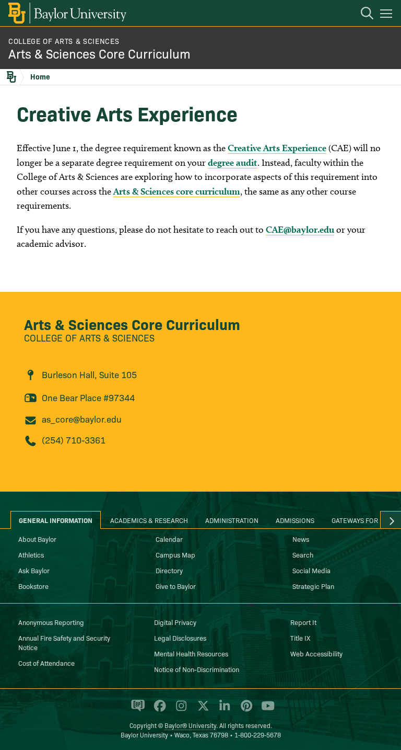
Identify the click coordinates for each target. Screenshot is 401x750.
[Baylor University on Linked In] (222, 710)
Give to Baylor (176, 585)
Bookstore (33, 585)
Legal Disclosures (180, 637)
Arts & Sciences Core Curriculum (99, 53)
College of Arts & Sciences (63, 41)
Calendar (169, 538)
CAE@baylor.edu (300, 229)
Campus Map (175, 554)
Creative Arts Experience (277, 147)
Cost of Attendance (46, 662)
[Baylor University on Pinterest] (244, 710)
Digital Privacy (175, 622)
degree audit (232, 162)
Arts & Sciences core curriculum (176, 191)
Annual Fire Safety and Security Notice (64, 642)
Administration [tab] (231, 520)
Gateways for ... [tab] (359, 520)
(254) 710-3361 (73, 440)
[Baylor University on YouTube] (265, 710)
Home (40, 76)
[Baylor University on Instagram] (179, 710)
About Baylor (37, 538)
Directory (169, 570)
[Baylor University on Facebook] (158, 710)
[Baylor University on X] (201, 710)
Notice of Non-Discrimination (196, 669)
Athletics (31, 554)
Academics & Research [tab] (149, 520)
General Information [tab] (55, 520)
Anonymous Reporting (51, 622)
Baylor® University (190, 725)
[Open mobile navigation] (387, 15)
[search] (362, 15)
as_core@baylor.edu (82, 419)
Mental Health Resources (191, 653)
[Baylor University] (66, 13)
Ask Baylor (34, 570)
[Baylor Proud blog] (136, 710)
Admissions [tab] (295, 520)
